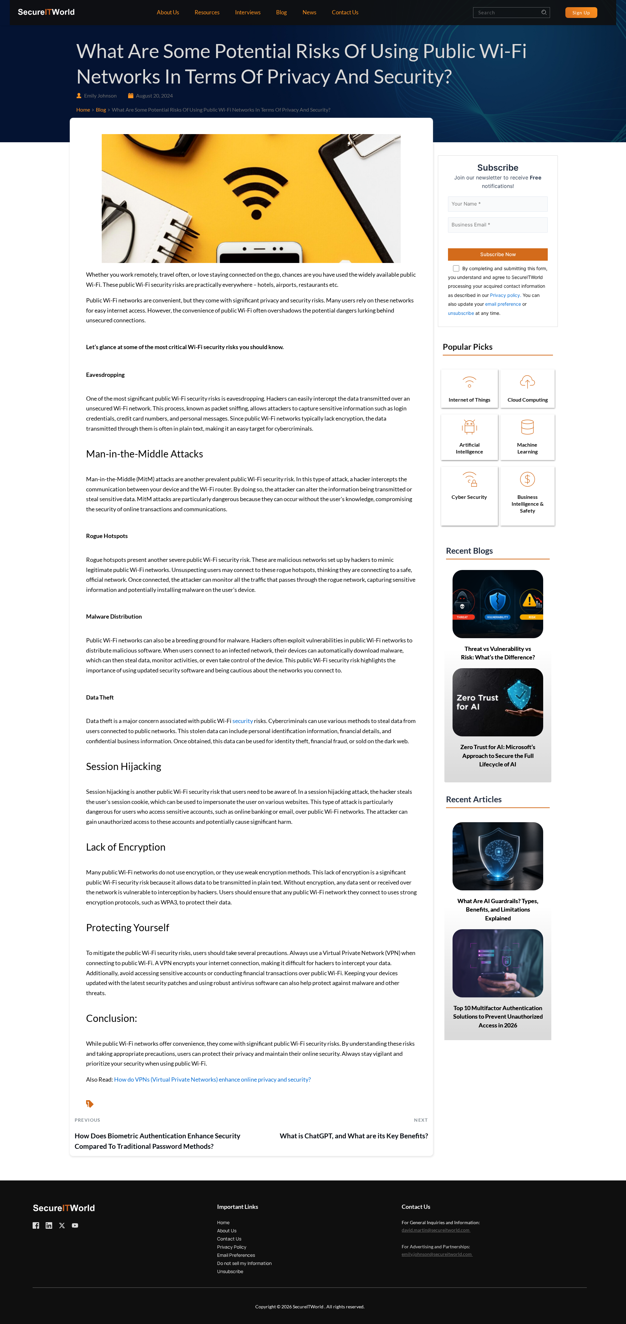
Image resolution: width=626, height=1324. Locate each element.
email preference (503, 304)
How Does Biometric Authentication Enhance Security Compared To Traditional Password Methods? (157, 1141)
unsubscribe (461, 313)
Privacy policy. (505, 295)
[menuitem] (168, 12)
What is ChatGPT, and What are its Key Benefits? (354, 1136)
